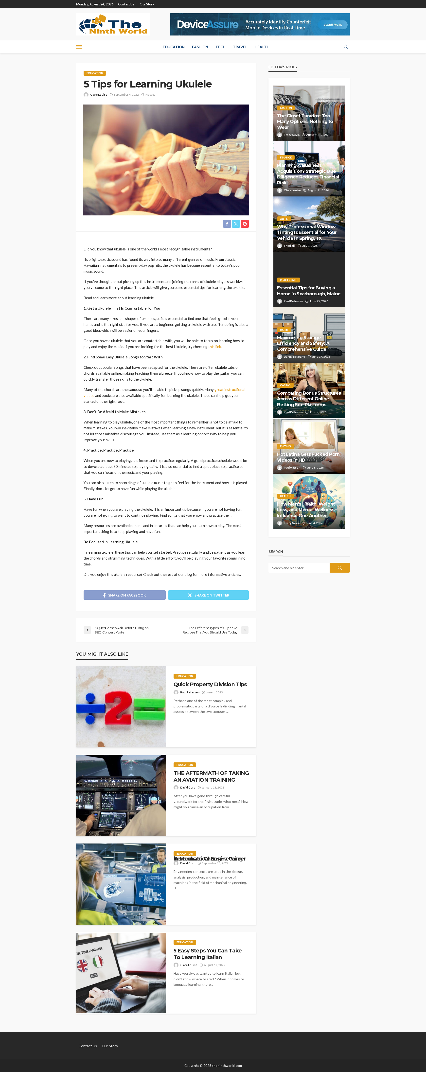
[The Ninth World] (113, 24)
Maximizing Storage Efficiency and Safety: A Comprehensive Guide (303, 343)
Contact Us (126, 4)
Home (284, 329)
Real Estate (288, 279)
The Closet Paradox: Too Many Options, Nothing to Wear (305, 121)
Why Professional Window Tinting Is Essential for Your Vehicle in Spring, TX (307, 232)
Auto (284, 218)
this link (214, 346)
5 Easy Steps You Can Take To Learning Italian (208, 954)
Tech (220, 47)
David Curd (187, 787)
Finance (286, 157)
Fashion (200, 47)
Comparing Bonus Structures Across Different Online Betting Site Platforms (309, 398)
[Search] (345, 46)
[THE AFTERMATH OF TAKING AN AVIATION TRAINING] (121, 795)
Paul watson (292, 467)
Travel (240, 47)
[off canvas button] (79, 46)
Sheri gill (289, 245)
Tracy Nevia (292, 135)
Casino (285, 385)
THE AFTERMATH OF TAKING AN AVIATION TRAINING (211, 776)
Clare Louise (98, 94)
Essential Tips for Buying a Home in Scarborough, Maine (308, 290)
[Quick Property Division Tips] (121, 706)
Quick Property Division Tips (211, 684)
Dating (285, 446)
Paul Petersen (189, 692)
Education (174, 47)
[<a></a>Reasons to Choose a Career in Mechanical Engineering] (121, 884)
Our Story (147, 4)
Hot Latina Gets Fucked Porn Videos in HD (308, 457)
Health (262, 47)
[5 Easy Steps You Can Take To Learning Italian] (121, 973)
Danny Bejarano (294, 356)
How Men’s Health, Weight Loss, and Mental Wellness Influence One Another (306, 509)
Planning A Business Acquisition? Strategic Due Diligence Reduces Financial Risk (308, 174)
